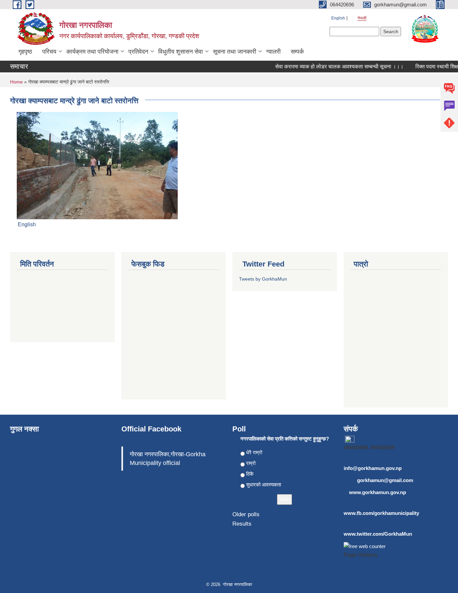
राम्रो (250, 463)
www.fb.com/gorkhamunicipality (381, 513)
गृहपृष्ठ (25, 51)
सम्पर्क (297, 51)
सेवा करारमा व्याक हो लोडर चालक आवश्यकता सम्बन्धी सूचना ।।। (334, 66)
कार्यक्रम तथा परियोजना (92, 51)
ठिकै (249, 474)
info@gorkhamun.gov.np (373, 468)
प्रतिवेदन (138, 51)
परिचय (49, 51)
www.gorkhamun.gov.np (377, 492)
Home (16, 81)
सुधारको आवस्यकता (263, 484)
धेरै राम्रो (254, 452)
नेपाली (361, 18)
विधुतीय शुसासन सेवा (180, 51)
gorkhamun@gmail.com (385, 480)
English (338, 18)
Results (241, 524)
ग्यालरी (273, 51)
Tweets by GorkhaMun (263, 279)
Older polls (246, 514)
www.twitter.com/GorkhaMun (378, 534)
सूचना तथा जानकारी (234, 51)
